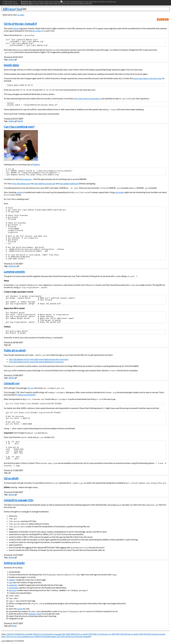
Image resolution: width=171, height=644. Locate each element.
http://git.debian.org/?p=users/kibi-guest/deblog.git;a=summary (36, 361)
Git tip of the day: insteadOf (20, 23)
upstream (109, 2)
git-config (36, 31)
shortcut (12, 590)
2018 (86, 4)
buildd (34, 2)
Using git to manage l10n (18, 500)
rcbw (86, 2)
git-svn (30, 388)
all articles (36, 4)
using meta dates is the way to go (147, 78)
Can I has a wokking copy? (19, 126)
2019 (90, 4)
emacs (52, 2)
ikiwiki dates (11, 65)
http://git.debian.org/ (21, 183)
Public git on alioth (15, 350)
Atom (165, 19)
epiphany (57, 2)
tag (10, 582)
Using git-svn (12, 383)
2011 (60, 4)
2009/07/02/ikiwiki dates (45, 636)
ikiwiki (69, 2)
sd (98, 2)
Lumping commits (14, 271)
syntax (20, 608)
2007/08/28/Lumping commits (152, 634)
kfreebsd (74, 2)
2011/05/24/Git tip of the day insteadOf (74, 636)
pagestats (13, 585)
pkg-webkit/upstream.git (44, 183)
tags (18, 9)
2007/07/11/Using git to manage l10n (49, 634)
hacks (64, 2)
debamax (41, 2)
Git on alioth (11, 478)
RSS (159, 19)
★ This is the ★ (9, 2)
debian (47, 2)
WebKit (36, 164)
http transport (25, 179)
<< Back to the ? (10, 4)
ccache (19, 192)
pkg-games (80, 2)
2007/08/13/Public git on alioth (125, 634)
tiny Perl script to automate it (87, 98)
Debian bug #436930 (26, 394)
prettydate (13, 587)
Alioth (16, 28)
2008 (46, 4)
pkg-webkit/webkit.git (68, 183)
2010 (55, 4)
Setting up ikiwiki (14, 563)
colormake (119, 192)
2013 (68, 4)
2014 (73, 4)
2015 (77, 4)
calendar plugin (35, 613)
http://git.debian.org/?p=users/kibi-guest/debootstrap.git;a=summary (39, 359)
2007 (42, 4)
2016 (81, 4)
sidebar (12, 580)
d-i (37, 2)
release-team (93, 2)
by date (21, 15)
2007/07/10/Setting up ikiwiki (20, 634)
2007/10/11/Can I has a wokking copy (17, 636)
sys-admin (102, 2)
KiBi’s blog (9, 9)
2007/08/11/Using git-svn (99, 634)
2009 (51, 4)
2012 (64, 4)
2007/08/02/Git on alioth (77, 634)
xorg (114, 2)
